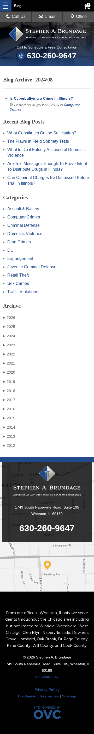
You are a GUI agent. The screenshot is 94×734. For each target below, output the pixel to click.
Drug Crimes (19, 242)
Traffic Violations (22, 292)
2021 (9, 363)
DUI (11, 250)
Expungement (20, 258)
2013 (9, 436)
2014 (9, 427)
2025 (9, 327)
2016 (9, 409)
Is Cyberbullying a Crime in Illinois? (41, 98)
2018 (9, 391)
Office (81, 16)
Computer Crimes (23, 217)
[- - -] (5, 5)
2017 (9, 400)
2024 (9, 336)
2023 (9, 345)
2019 (9, 382)
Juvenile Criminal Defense (31, 267)
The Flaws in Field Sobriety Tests (38, 141)
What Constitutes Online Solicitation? (41, 133)
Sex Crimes (18, 283)
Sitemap (69, 696)
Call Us (19, 16)
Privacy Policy (47, 690)
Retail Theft (18, 275)
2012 (9, 445)
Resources (49, 696)
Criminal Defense (23, 225)
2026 (9, 317)
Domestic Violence (24, 233)
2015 (9, 418)
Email (50, 16)
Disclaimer (27, 696)
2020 (9, 372)
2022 (9, 354)
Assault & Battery (23, 209)
